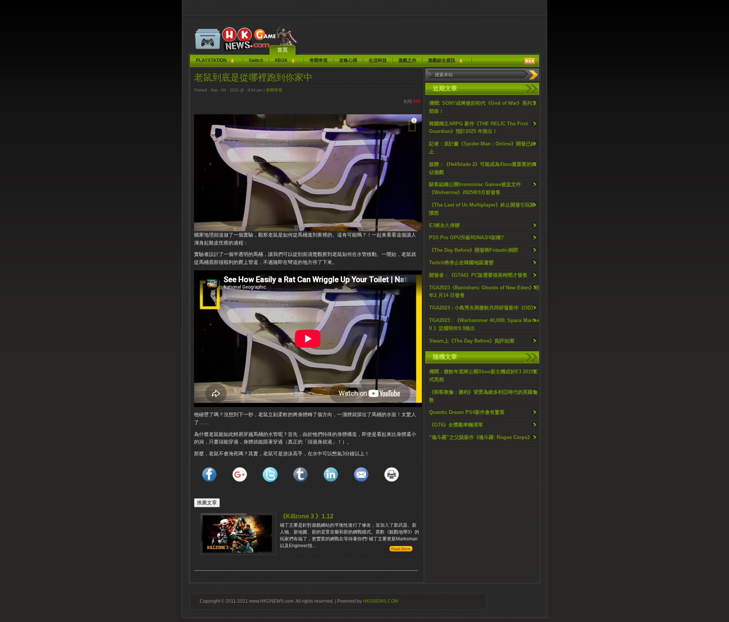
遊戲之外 (407, 60)
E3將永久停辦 (444, 225)
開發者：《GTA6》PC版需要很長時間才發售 (478, 275)
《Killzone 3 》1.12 (306, 516)
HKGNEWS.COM (380, 600)
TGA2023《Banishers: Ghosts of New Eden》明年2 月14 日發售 (484, 291)
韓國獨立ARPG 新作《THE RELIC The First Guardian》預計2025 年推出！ (478, 127)
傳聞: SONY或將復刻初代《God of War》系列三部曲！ (483, 107)
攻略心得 (348, 60)
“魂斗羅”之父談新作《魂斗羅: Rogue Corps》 (480, 437)
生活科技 (378, 60)
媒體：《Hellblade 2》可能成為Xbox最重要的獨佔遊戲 (482, 168)
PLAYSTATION (211, 60)
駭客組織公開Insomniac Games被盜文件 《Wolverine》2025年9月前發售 (475, 188)
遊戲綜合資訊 (441, 60)
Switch (256, 60)
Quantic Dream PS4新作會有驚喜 (467, 412)
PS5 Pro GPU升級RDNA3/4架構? (466, 237)
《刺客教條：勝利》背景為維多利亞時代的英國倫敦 (483, 396)
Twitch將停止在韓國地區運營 (461, 262)
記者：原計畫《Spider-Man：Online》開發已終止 (482, 148)
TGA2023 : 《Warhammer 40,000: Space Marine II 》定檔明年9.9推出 (484, 324)
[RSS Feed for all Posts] (529, 61)
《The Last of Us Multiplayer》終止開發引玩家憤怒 (482, 209)
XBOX (281, 60)
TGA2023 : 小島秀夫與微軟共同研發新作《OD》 (482, 308)
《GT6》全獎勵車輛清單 (456, 425)
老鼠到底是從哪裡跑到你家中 (253, 77)
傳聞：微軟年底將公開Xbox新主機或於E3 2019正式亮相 (483, 375)
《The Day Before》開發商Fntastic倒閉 (473, 250)
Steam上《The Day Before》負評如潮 (471, 341)
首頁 (282, 50)
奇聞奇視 (318, 60)
